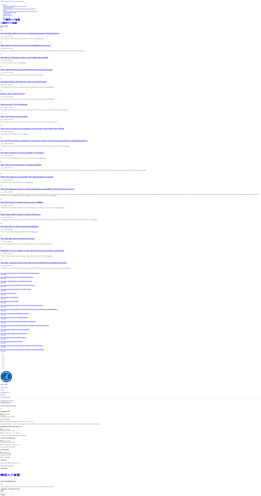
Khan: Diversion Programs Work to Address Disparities (21, 165)
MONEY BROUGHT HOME (9, 12)
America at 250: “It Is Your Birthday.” (14, 104)
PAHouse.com (6, 18)
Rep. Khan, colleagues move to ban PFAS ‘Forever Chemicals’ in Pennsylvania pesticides (33, 263)
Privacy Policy (4, 387)
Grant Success (6, 14)
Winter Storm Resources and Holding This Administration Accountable (27, 177)
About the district (9, 465)
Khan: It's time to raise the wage (13, 94)
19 (3, 367)
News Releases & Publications (17, 11)
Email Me (3, 394)
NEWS (4, 10)
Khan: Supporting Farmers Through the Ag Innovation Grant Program (27, 70)
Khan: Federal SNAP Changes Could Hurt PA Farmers (21, 214)
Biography (5, 6)
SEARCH (3, 494)
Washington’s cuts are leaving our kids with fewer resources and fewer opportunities (32, 251)
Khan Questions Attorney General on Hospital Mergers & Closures (26, 45)
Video (35, 11)
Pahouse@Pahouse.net (6, 401)
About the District (13, 6)
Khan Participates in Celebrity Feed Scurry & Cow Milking (22, 202)
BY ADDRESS (4, 489)
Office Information (22, 6)
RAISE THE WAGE (7, 15)
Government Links (5, 392)
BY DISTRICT (11, 489)
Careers (2, 389)
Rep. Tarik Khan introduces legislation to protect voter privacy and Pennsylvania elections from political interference (44, 141)
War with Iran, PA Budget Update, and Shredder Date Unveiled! (24, 57)
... (3, 366)
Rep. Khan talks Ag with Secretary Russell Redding (19, 226)
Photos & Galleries (29, 11)
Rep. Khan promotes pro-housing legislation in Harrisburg (22, 153)
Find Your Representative (29, 8)
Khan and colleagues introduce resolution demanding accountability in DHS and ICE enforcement (37, 189)
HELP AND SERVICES (8, 7)
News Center (6, 11)
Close (2, 490)
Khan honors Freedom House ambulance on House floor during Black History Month (32, 129)
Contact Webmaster (6, 397)
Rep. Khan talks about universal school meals (17, 239)
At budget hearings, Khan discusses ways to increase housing (24, 82)
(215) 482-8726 (6, 419)
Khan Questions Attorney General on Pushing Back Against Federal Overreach (30, 33)
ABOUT (5, 5)
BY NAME (17, 489)
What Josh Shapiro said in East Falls (14, 116)
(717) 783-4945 (6, 457)
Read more (40, 38)
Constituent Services (8, 8)
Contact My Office (18, 8)
